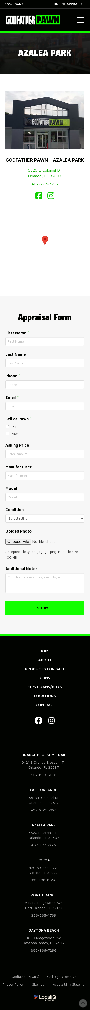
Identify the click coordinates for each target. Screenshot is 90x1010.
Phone (13, 375)
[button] (80, 20)
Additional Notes (22, 568)
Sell (13, 427)
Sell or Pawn (19, 418)
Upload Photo (19, 531)
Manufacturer (19, 467)
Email (13, 397)
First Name (18, 332)
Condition (15, 509)
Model (11, 488)
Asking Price (17, 445)
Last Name (16, 354)
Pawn (15, 433)
